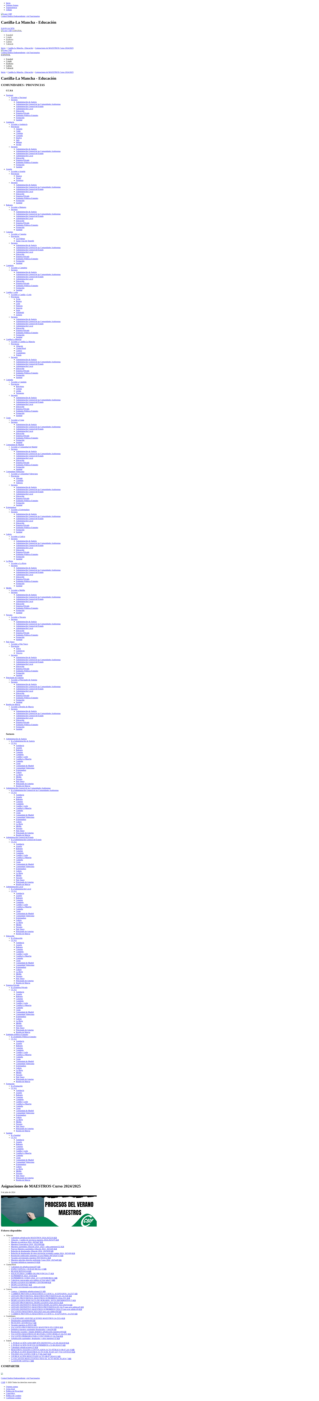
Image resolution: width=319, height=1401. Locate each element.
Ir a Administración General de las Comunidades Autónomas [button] (35, 790)
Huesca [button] (19, 176)
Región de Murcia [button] (13, 704)
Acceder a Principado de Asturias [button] (24, 680)
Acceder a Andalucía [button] (19, 124)
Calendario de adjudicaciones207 (25, 1267)
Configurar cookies (13, 1398)
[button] (11, 31)
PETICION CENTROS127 (23, 1323)
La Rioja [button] (9, 561)
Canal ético (10, 1393)
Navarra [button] (9, 615)
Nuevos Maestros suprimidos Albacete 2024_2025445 (34, 1249)
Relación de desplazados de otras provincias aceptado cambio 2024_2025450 (43, 1253)
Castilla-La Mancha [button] (13, 339)
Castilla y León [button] (12, 292)
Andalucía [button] (10, 122)
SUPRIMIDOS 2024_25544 (24, 1276)
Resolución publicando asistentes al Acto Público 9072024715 (37, 1256)
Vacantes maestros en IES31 (24, 1325)
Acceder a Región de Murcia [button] (22, 707)
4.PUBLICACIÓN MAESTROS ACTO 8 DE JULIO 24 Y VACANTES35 (43, 1352)
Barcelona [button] (20, 386)
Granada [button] (19, 136)
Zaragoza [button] (19, 180)
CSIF (3, 1382)
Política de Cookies (13, 1396)
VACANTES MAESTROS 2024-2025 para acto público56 (36, 1312)
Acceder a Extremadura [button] (20, 510)
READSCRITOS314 (21, 1271)
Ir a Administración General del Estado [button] (26, 840)
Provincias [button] (15, 127)
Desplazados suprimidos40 (23, 1320)
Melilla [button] (8, 588)
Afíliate (9, 10)
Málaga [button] (19, 142)
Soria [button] (18, 310)
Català (9, 37)
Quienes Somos (12, 5)
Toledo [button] (18, 355)
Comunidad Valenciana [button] (15, 471)
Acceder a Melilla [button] (18, 590)
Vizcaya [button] (19, 653)
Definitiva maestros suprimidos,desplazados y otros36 (33, 1329)
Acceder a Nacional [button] (19, 97)
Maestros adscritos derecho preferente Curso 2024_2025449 (36, 1260)
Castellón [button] (19, 480)
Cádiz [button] (18, 131)
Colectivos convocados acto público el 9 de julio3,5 (33, 1280)
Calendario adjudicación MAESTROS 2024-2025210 (34, 1238)
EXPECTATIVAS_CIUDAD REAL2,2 (28, 1269)
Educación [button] (20, 111)
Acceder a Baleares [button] (18, 207)
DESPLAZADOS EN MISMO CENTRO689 (31, 1282)
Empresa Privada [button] (22, 113)
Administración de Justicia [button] (26, 102)
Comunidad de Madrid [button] (15, 445)
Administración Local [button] (24, 109)
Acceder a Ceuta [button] (17, 420)
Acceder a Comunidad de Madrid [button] (24, 447)
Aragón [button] (9, 169)
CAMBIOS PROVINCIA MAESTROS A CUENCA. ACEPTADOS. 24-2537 (44, 1294)
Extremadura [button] (11, 507)
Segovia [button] (19, 308)
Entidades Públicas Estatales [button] (27, 115)
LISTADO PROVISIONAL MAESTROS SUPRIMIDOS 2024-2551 (40, 1298)
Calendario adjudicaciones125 (24, 1347)
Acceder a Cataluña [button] (18, 382)
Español (9, 35)
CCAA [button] (14, 743)
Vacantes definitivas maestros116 (25, 1262)
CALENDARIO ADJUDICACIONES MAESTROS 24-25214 (38, 1318)
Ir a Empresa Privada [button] (19, 987)
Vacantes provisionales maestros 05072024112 (31, 1258)
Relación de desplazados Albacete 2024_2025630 (32, 1251)
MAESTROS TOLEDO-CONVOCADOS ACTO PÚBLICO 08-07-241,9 (43, 1350)
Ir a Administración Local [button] (21, 889)
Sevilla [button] (18, 144)
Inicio (8, 3)
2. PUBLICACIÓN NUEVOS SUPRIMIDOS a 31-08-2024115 (38, 1345)
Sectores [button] (14, 100)
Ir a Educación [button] (16, 938)
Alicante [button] (19, 478)
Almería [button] (19, 129)
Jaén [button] (17, 140)
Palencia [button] (19, 306)
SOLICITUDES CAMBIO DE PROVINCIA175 (32, 1273)
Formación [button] (20, 118)
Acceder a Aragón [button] (18, 171)
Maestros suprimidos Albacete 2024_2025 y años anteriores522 (37, 1247)
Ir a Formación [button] (17, 1086)
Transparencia (11, 7)
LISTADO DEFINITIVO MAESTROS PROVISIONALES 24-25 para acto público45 (47, 1307)
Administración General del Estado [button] (29, 106)
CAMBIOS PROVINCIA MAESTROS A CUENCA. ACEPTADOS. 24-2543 (44, 1314)
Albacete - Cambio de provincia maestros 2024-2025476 (35, 1240)
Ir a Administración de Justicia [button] (23, 741)
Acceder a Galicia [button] (18, 536)
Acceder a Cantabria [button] (19, 268)
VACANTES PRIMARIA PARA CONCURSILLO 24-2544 (37, 1336)
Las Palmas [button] (20, 239)
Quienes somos (12, 1387)
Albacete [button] (19, 346)
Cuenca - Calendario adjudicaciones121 (28, 1291)
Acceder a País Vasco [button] (19, 644)
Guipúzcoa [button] (20, 651)
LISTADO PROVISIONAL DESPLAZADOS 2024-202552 (37, 1303)
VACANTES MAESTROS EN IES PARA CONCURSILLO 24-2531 (41, 1334)
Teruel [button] (18, 178)
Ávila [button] (18, 299)
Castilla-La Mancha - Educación (20, 48)
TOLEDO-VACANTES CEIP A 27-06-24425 (31, 1354)
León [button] (18, 303)
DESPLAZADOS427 (21, 1285)
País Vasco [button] (10, 642)
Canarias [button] (9, 232)
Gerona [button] (19, 389)
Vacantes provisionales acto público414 (28, 1287)
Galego (9, 42)
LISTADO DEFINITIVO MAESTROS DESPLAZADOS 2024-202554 (41, 1305)
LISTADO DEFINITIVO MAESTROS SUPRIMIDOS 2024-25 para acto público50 (46, 1309)
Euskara (9, 39)
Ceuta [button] (8, 418)
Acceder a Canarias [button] (18, 234)
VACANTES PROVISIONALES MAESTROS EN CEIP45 (37, 1327)
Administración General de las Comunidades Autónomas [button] (38, 104)
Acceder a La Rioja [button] (18, 563)
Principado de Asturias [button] (15, 678)
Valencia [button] (19, 483)
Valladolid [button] (20, 312)
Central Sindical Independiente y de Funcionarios (20, 16)
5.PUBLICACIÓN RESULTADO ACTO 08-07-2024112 (36, 1356)
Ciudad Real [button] (21, 348)
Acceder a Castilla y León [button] (21, 295)
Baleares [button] (9, 205)
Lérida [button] (18, 391)
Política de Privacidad (14, 1391)
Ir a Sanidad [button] (15, 1135)
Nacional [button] (9, 95)
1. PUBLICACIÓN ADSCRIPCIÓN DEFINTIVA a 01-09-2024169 (40, 1343)
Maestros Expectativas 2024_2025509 (27, 1244)
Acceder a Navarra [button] (18, 617)
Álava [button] (18, 648)
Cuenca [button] (19, 351)
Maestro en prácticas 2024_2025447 (27, 1242)
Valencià (9, 44)
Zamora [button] (19, 315)
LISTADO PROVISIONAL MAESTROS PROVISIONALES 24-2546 (41, 1296)
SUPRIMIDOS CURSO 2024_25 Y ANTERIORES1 (34, 1278)
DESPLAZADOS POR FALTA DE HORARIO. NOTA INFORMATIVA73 (43, 1300)
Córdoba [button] (19, 133)
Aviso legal (10, 1389)
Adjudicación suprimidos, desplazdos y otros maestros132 (35, 1338)
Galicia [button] (9, 534)
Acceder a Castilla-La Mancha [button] (23, 342)
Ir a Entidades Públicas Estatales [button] (23, 1037)
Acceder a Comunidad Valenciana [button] (24, 474)
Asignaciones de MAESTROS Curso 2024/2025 (54, 48)
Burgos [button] (19, 301)
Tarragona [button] (20, 393)
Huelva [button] (19, 138)
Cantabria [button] (10, 265)
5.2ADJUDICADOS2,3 (22, 1361)
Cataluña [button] (9, 380)
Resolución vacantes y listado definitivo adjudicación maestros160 (38, 1332)
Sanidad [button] (19, 120)
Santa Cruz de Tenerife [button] (25, 241)
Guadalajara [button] (20, 353)
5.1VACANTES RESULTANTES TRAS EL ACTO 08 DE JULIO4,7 (41, 1359)
